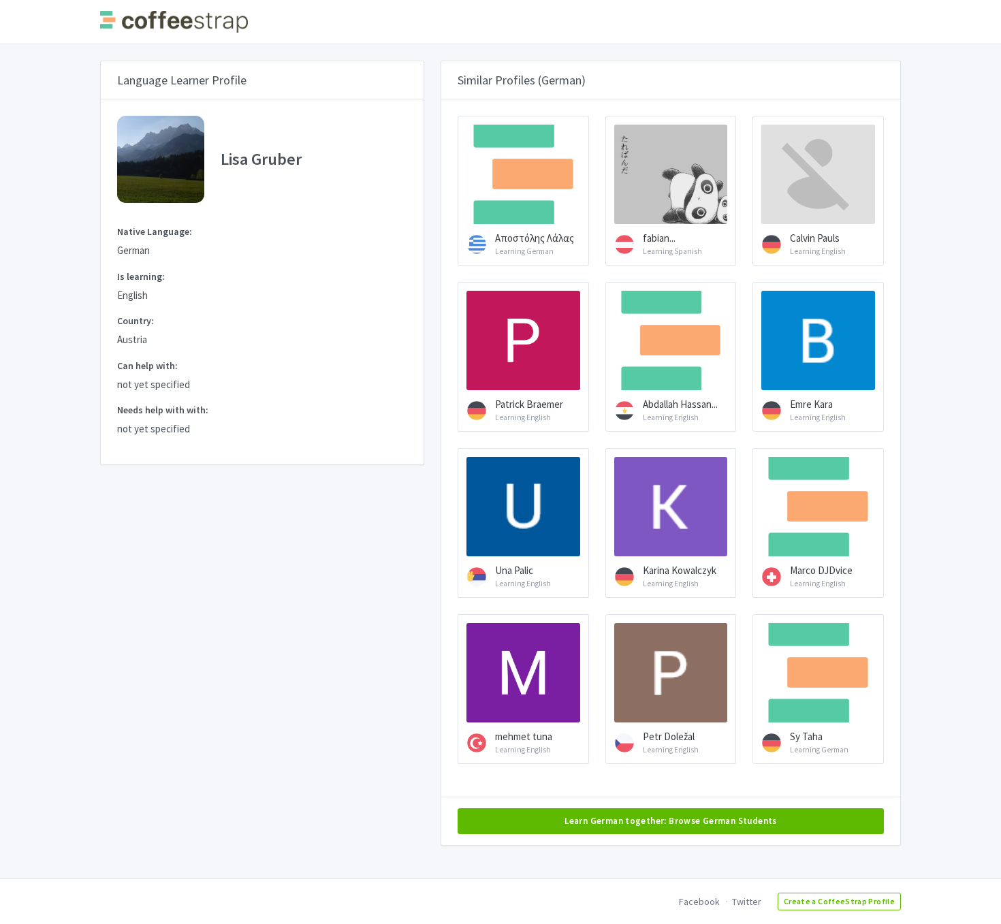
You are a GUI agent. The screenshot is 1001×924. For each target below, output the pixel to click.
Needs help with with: (162, 410)
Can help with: (147, 366)
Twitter (746, 901)
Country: (135, 321)
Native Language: (154, 231)
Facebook (699, 901)
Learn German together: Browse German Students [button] (671, 821)
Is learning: (141, 276)
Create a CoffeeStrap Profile (839, 901)
